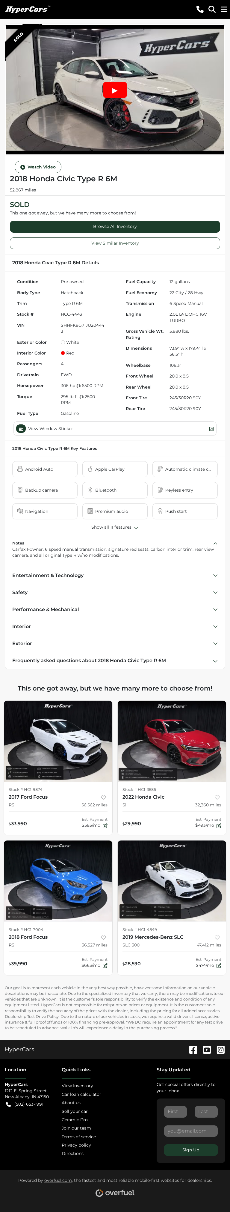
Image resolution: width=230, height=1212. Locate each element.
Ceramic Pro (75, 1119)
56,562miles (94, 805)
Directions (73, 1153)
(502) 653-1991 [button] (28, 1104)
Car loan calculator (81, 1094)
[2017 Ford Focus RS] (58, 741)
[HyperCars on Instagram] (218, 1049)
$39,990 (18, 963)
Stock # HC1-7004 (26, 929)
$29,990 (131, 823)
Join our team (76, 1128)
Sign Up (190, 1150)
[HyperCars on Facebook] (191, 1049)
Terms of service (79, 1136)
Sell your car (75, 1111)
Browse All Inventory (115, 226)
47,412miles (209, 945)
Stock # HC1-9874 (26, 789)
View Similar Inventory (115, 243)
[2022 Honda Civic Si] (172, 741)
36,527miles (95, 945)
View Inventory (77, 1085)
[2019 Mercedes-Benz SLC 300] (172, 881)
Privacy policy (76, 1145)
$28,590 (131, 963)
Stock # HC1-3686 (139, 789)
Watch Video (42, 167)
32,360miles (208, 805)
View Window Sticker (50, 428)
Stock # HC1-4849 (139, 929)
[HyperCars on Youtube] (204, 1049)
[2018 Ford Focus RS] (58, 881)
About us (71, 1102)
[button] (200, 9)
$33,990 (18, 823)
